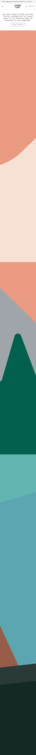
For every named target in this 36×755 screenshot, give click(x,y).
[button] (3, 6)
